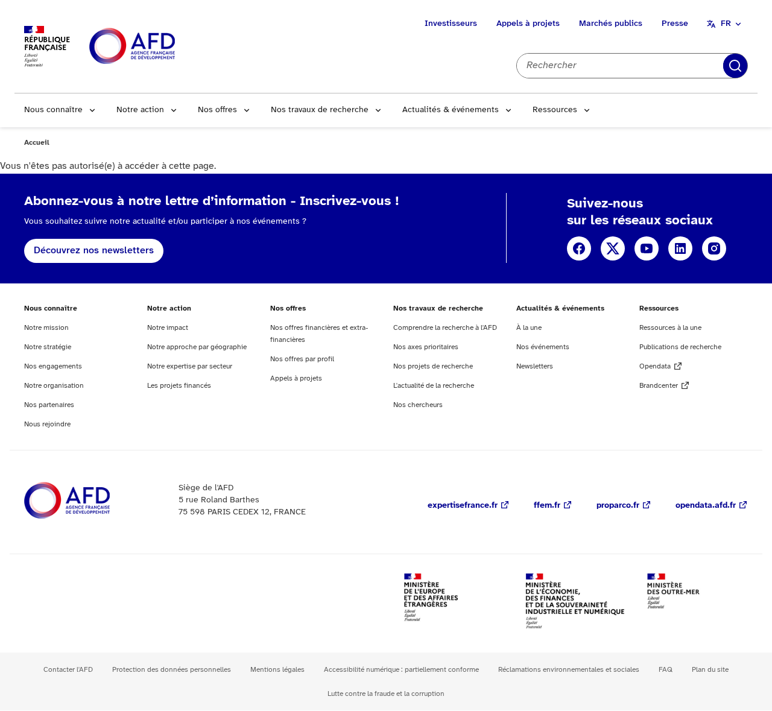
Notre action (140, 110)
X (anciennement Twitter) (613, 248)
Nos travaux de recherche (320, 110)
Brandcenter (658, 386)
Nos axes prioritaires (425, 347)
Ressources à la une (670, 328)
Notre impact (167, 328)
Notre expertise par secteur (189, 366)
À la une (529, 328)
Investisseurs (451, 23)
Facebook (579, 248)
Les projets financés (179, 386)
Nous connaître (53, 110)
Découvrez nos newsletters (94, 250)
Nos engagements (53, 366)
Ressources (555, 110)
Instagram (714, 248)
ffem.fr (547, 505)
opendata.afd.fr (706, 505)
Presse (675, 23)
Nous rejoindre (47, 424)
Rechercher (735, 66)
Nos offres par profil (302, 359)
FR (726, 23)
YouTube (646, 248)
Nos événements (542, 347)
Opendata (655, 366)
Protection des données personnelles (171, 670)
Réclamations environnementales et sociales (568, 670)
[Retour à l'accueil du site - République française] (159, 46)
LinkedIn (680, 248)
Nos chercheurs (418, 405)
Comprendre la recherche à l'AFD (445, 328)
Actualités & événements (450, 110)
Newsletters (534, 366)
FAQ (665, 670)
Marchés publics (610, 23)
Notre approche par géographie (197, 347)
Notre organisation (54, 386)
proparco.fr (617, 505)
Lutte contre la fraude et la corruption (386, 694)
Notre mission (46, 328)
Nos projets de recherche (433, 366)
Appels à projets (528, 23)
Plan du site (710, 670)
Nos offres (217, 110)
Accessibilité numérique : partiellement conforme (401, 670)
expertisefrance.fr (463, 505)
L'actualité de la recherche (433, 386)
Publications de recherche (680, 347)
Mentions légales (277, 670)
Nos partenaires (49, 405)
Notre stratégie (47, 347)
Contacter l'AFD (68, 670)
